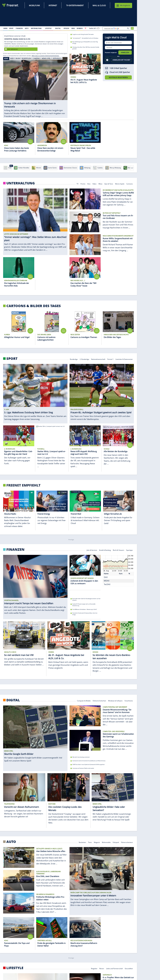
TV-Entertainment (75, 5)
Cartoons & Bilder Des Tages (33, 306)
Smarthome (128, 700)
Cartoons (129, 184)
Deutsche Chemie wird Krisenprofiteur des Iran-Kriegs (85, 613)
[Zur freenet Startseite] (10, 5)
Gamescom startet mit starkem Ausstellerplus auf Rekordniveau (89, 761)
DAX (106, 577)
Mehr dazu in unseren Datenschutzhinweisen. (45, 55)
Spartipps (129, 550)
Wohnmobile (106, 842)
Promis (82, 184)
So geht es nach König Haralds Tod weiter (83, 34)
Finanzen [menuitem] (19, 28)
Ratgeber (94, 968)
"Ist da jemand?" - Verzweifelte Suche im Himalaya (85, 38)
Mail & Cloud (99, 5)
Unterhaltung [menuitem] (36, 28)
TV (77, 184)
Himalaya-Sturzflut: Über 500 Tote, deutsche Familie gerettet (85, 48)
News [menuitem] (5, 28)
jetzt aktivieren (13, 49)
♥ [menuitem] (85, 28)
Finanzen (15, 549)
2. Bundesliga (84, 359)
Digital (13, 700)
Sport (12, 358)
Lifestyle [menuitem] (48, 28)
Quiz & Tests (108, 184)
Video (94, 184)
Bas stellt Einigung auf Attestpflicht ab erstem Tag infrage (85, 42)
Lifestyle (14, 968)
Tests (90, 842)
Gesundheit (129, 968)
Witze (100, 184)
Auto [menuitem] (27, 28)
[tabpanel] (35, 86)
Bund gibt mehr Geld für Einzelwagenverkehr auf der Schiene (86, 599)
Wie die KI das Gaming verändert (81, 757)
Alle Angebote (125, 5)
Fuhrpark (116, 842)
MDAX (106, 580)
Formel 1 (110, 359)
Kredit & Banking (105, 550)
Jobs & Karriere (92, 550)
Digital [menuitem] (58, 28)
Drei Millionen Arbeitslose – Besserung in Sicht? (84, 609)
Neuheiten (82, 842)
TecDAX (107, 584)
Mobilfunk (34, 5)
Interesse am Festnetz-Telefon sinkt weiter (83, 768)
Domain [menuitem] (80, 28)
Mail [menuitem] (73, 28)
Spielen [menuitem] (66, 28)
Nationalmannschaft (98, 359)
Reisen (101, 968)
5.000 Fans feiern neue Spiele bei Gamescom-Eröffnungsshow (88, 764)
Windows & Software (115, 700)
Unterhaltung (20, 183)
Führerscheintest (127, 842)
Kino (88, 184)
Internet (53, 5)
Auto (11, 841)
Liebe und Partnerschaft (114, 968)
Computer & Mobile (84, 700)
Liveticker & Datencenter (124, 359)
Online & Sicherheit (99, 700)
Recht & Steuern (118, 550)
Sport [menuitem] (11, 28)
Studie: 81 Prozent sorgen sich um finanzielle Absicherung (83, 604)
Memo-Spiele (119, 184)
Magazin (97, 842)
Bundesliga (74, 359)
